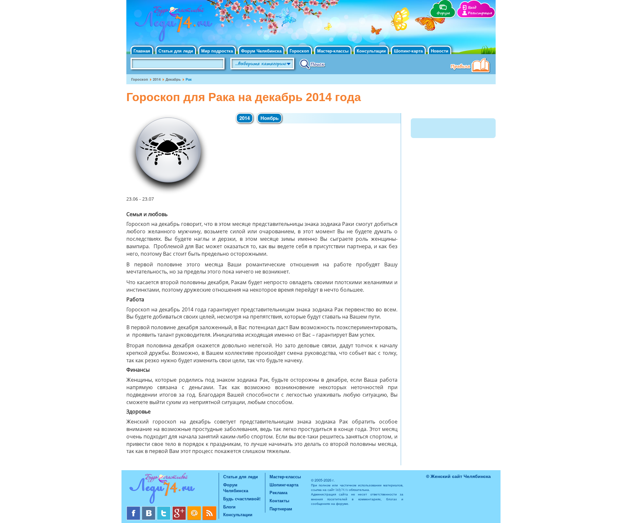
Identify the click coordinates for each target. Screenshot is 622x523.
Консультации (371, 51)
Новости (439, 51)
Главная (141, 51)
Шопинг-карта (408, 51)
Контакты (279, 500)
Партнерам (281, 509)
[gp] (179, 508)
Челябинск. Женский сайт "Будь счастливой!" (172, 25)
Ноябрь (269, 118)
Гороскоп (299, 51)
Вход (472, 7)
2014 (157, 79)
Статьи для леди (175, 51)
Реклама (278, 492)
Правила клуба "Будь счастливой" (471, 66)
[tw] (164, 508)
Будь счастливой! (241, 498)
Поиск (312, 64)
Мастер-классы (333, 51)
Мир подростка (217, 51)
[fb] (134, 508)
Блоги (229, 507)
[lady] (172, 489)
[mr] (194, 508)
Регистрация (480, 13)
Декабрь (173, 79)
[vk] (149, 508)
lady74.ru (342, 489)
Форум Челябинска (261, 51)
